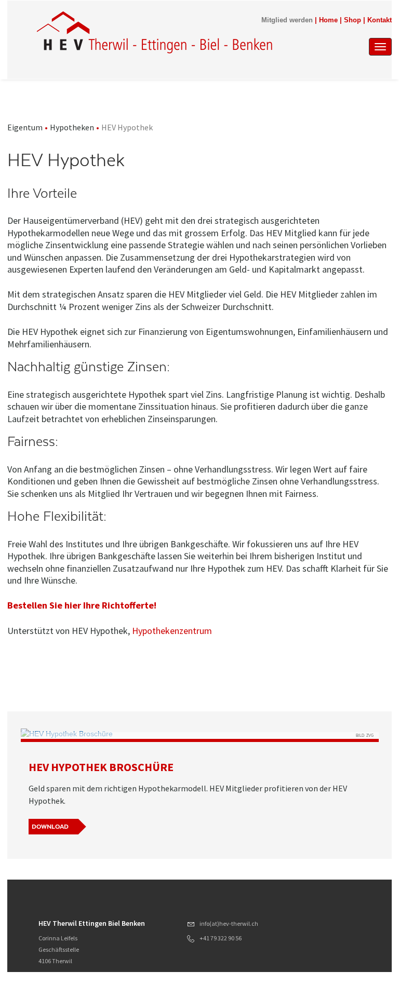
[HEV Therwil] (155, 32)
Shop (352, 20)
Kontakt (379, 20)
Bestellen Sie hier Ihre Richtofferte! (82, 605)
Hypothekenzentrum (172, 631)
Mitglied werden (287, 20)
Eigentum (25, 127)
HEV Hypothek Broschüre (101, 767)
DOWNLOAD (50, 826)
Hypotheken (72, 127)
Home (328, 20)
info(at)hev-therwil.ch (229, 923)
